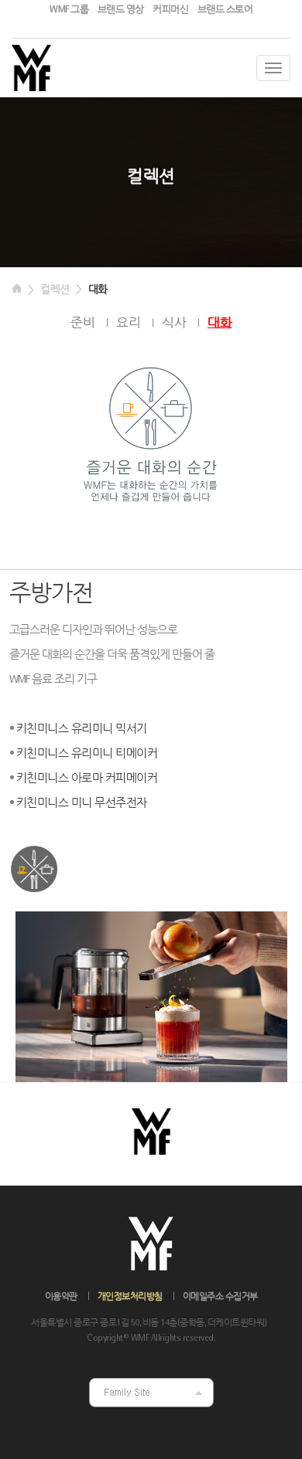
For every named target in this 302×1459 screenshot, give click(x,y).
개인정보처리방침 (130, 1297)
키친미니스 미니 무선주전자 (81, 804)
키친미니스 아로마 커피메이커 (87, 779)
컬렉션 (55, 290)
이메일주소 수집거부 (220, 1297)
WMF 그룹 (69, 10)
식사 (174, 323)
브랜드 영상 (121, 10)
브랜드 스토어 (225, 10)
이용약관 (61, 1297)
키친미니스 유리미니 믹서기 (81, 729)
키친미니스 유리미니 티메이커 (87, 754)
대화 (98, 290)
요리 (128, 323)
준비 (82, 323)
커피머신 (170, 10)
